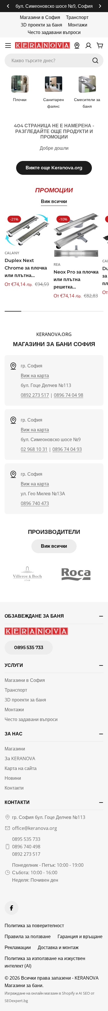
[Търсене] (95, 60)
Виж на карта (35, 375)
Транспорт (77, 17)
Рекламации (18, 947)
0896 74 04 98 (68, 395)
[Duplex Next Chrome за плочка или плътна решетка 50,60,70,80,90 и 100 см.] (27, 229)
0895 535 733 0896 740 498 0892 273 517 (26, 846)
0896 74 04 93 (67, 449)
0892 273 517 (35, 395)
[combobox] (54, 60)
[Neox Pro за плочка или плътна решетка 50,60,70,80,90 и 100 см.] (76, 235)
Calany (12, 252)
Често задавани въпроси (54, 32)
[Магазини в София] (76, 45)
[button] (8, 6)
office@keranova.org (34, 828)
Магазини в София (40, 17)
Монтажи (77, 25)
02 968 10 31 (34, 449)
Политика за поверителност (34, 925)
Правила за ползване (28, 936)
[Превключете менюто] (8, 45)
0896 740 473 (35, 503)
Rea (57, 264)
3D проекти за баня (41, 25)
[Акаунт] (88, 45)
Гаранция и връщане (80, 936)
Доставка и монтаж (58, 947)
